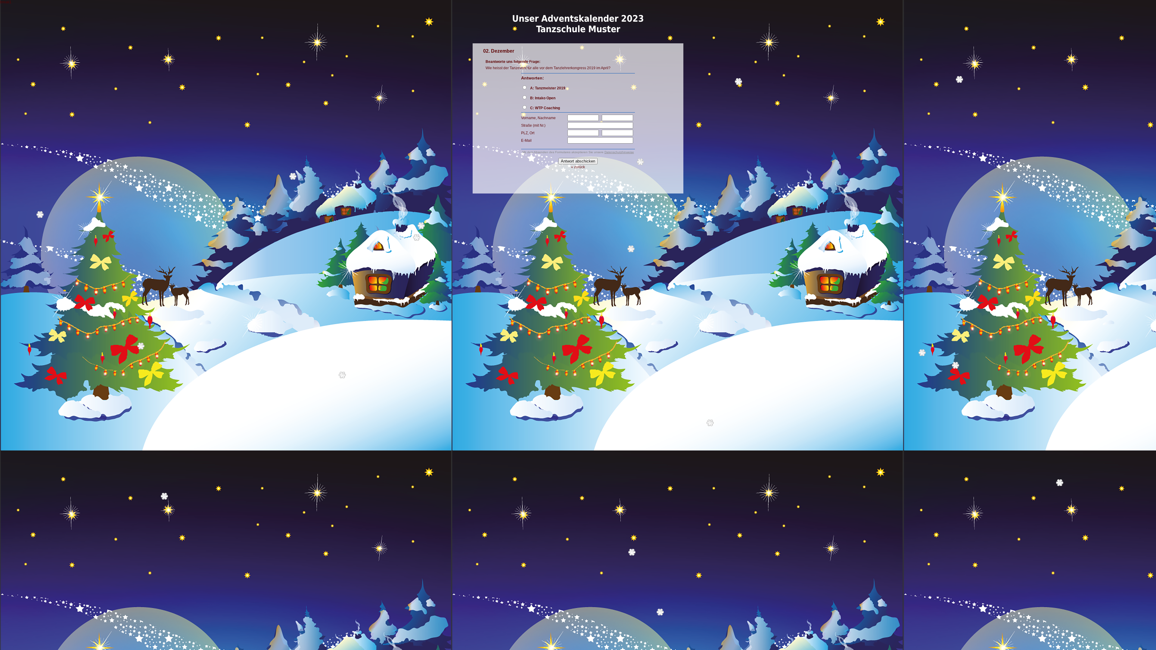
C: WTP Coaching (545, 108)
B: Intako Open (542, 98)
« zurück (578, 167)
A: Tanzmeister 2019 (547, 88)
